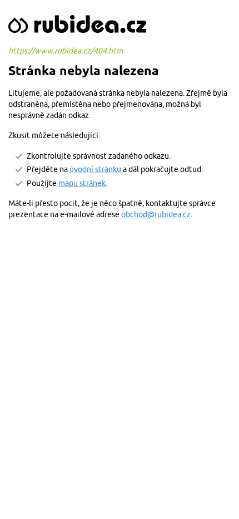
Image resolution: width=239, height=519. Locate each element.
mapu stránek (82, 183)
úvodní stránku (95, 169)
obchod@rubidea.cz (156, 214)
